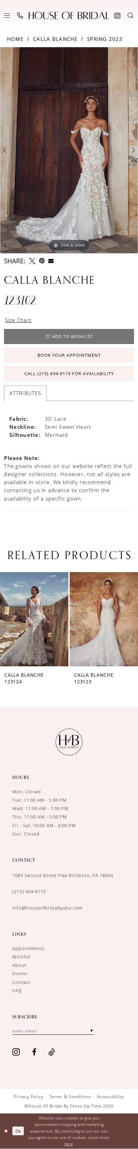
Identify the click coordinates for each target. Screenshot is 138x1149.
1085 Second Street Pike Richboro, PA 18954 (62, 875)
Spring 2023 (105, 39)
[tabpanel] (69, 150)
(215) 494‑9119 (29, 891)
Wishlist (21, 957)
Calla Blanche (55, 39)
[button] (7, 15)
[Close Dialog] (6, 1131)
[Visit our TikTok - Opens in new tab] (52, 1052)
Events (19, 973)
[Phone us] (20, 15)
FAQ (17, 991)
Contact (21, 982)
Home (15, 39)
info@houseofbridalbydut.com (47, 908)
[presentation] (44, 619)
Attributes (25, 393)
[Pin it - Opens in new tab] (42, 261)
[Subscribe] (91, 1031)
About (19, 965)
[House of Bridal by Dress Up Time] (69, 15)
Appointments (28, 948)
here (68, 1144)
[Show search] (130, 15)
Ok (18, 1131)
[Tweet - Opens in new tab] (32, 261)
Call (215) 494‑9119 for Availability (69, 373)
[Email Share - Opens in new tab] (51, 261)
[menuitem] (7, 15)
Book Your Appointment (69, 355)
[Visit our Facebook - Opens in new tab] (34, 1052)
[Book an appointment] (118, 15)
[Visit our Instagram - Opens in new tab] (16, 1052)
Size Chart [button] (18, 320)
